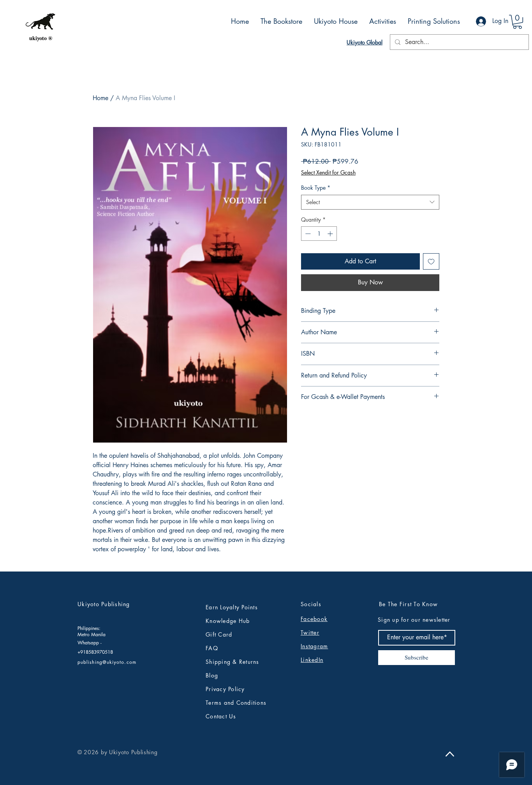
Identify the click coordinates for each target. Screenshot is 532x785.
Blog (212, 675)
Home (100, 98)
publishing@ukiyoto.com (107, 662)
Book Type (315, 187)
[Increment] (331, 233)
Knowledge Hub (228, 620)
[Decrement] (307, 233)
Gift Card (219, 634)
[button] (517, 22)
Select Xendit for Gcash (328, 172)
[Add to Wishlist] (431, 261)
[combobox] (370, 202)
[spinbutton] (319, 233)
